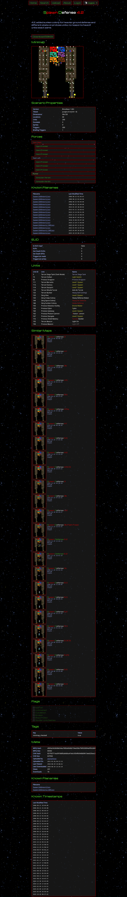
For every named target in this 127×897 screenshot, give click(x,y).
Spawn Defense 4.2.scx (41, 196)
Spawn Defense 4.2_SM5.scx (43, 225)
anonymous (51, 759)
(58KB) (43, 36)
